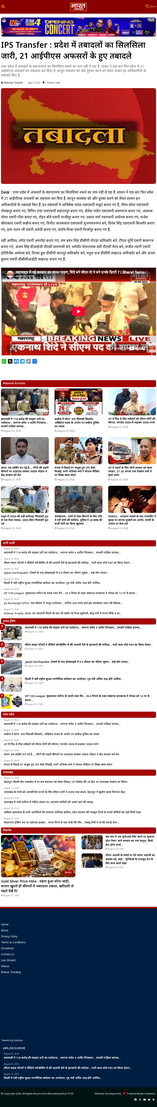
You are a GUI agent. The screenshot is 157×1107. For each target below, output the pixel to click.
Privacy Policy (9, 936)
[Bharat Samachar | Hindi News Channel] (78, 7)
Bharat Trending (11, 972)
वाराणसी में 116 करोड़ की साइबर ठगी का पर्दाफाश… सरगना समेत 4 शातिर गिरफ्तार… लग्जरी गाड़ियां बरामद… (24, 422)
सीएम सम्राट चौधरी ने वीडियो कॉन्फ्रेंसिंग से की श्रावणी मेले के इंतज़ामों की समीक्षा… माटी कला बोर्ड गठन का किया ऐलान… (89, 645)
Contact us (7, 954)
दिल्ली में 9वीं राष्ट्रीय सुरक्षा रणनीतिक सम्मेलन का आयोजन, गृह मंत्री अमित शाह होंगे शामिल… (74, 679)
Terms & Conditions (13, 942)
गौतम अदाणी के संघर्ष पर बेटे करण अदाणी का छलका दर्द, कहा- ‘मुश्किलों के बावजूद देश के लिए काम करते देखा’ (130, 859)
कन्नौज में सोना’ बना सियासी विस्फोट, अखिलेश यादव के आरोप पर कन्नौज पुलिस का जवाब (77, 422)
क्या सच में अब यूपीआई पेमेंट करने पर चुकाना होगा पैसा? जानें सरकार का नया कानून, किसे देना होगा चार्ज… (129, 841)
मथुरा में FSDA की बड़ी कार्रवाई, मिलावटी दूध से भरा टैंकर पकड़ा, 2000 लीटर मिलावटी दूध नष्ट (24, 520)
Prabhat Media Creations (140, 1093)
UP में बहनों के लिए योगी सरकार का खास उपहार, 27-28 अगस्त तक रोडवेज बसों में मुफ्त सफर (130, 471)
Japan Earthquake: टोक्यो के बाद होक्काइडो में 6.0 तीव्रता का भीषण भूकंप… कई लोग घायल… (77, 662)
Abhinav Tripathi (13, 82)
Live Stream (8, 960)
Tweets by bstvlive (12, 1040)
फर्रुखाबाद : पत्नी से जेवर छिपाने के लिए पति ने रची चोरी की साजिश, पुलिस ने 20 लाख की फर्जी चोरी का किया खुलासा (78, 520)
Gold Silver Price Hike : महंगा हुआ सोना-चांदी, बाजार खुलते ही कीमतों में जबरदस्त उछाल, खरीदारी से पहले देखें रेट (37, 886)
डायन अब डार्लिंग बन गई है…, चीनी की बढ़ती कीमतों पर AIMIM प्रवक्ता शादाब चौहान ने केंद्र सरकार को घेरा (25, 471)
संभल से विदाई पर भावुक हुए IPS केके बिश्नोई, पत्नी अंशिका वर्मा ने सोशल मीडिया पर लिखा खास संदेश (77, 471)
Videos (5, 966)
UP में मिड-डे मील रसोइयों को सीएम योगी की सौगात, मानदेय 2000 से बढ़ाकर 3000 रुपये (131, 421)
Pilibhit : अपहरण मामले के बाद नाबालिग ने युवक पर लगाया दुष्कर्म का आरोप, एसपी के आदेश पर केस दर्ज (132, 520)
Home (5, 925)
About (4, 931)
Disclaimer (7, 948)
